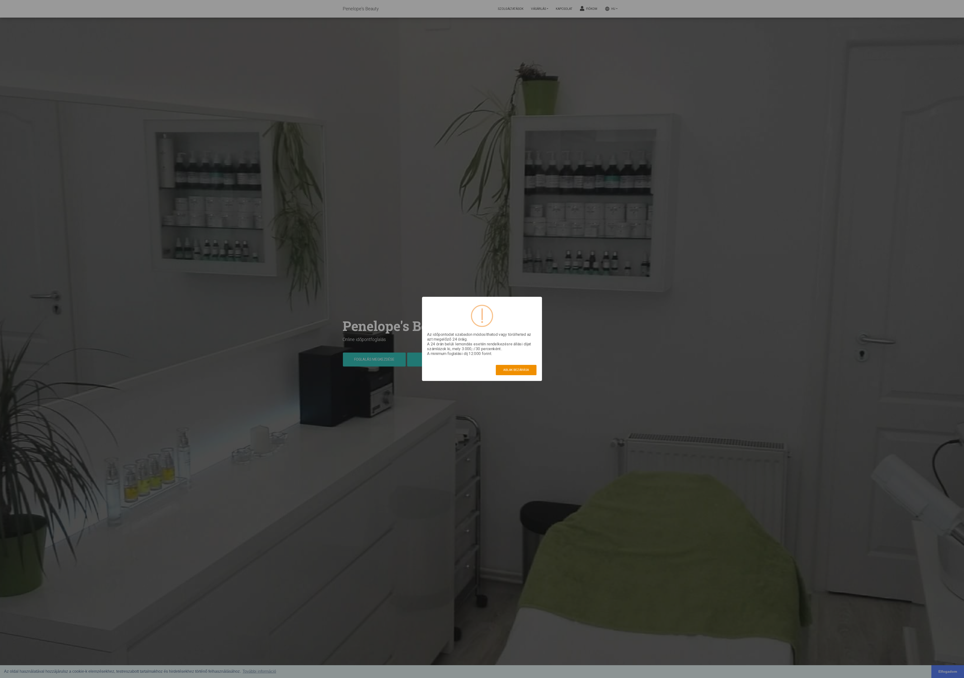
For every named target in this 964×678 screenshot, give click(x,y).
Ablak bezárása (516, 370)
